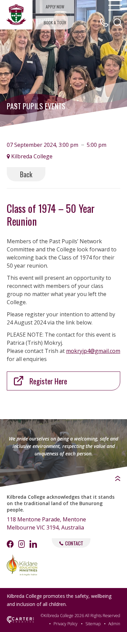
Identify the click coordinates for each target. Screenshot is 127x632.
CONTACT (74, 543)
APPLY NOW (55, 6)
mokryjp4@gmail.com (93, 351)
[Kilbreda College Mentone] (16, 14)
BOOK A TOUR (55, 22)
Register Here (48, 381)
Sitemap (93, 624)
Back (26, 174)
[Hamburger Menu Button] (115, 5)
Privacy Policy (66, 624)
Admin (114, 624)
